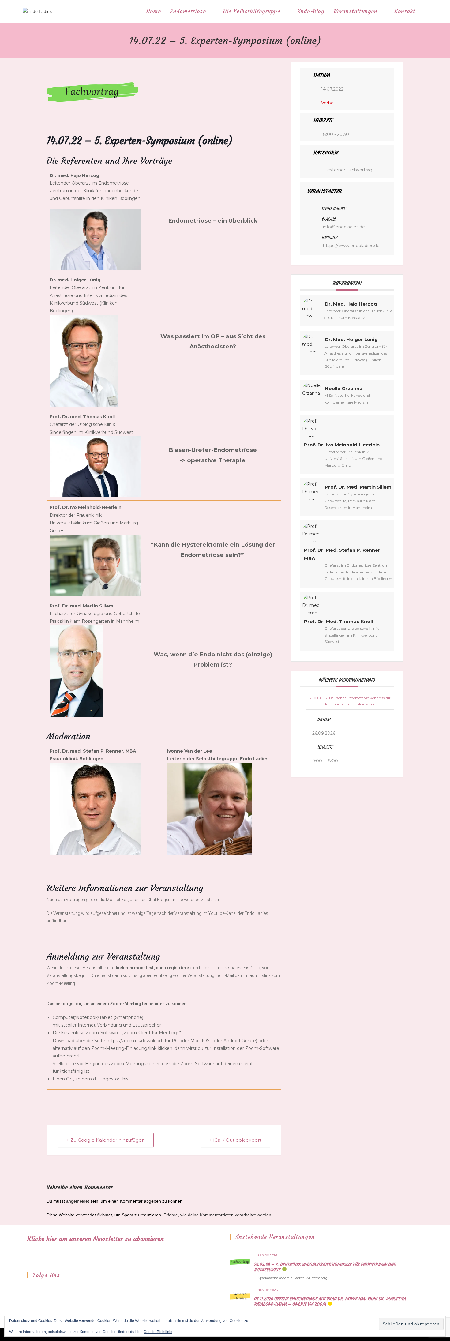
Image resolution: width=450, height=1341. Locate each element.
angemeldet (77, 1201)
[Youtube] (47, 1289)
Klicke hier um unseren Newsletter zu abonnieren (95, 1238)
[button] (95, 239)
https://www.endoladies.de (351, 245)
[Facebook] (31, 1289)
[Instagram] (39, 1289)
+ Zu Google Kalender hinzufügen (105, 1140)
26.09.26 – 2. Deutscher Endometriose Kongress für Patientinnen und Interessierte (350, 701)
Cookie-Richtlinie (158, 1332)
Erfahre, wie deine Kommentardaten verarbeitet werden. (217, 1214)
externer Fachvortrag (349, 170)
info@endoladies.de (344, 227)
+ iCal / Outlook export (235, 1140)
